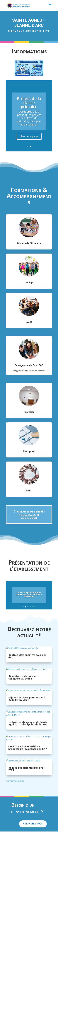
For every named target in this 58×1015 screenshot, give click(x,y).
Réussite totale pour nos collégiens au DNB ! (23, 677)
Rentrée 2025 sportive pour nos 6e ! (27, 656)
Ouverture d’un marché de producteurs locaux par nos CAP (27, 747)
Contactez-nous (33, 824)
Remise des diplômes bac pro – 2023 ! (26, 769)
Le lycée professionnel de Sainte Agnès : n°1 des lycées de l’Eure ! (27, 723)
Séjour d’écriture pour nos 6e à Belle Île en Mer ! (26, 699)
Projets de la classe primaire (29, 102)
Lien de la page (29, 136)
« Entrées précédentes (15, 781)
